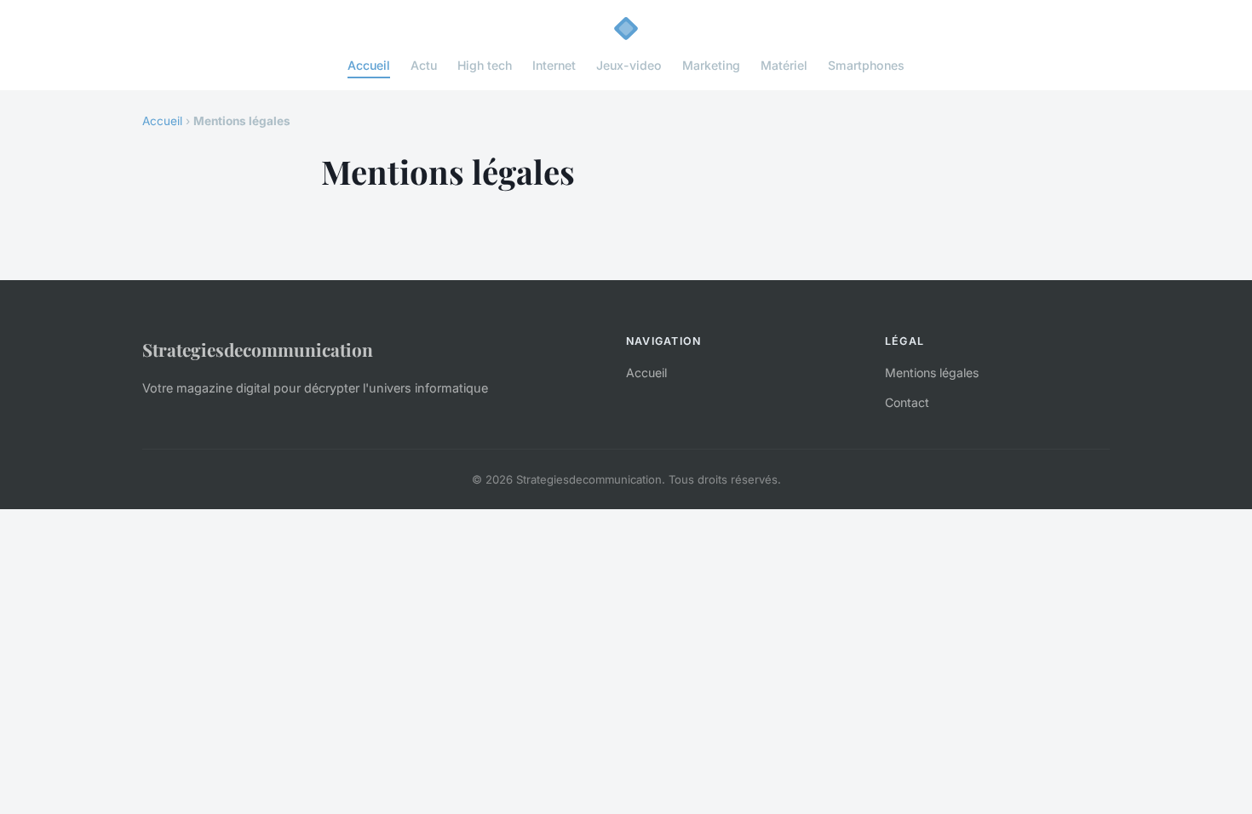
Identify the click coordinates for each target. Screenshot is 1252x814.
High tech (484, 65)
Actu (424, 65)
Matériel (784, 65)
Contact (907, 402)
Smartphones (866, 65)
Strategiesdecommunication (257, 349)
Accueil (368, 65)
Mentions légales (932, 372)
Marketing (711, 65)
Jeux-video (629, 65)
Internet (554, 65)
